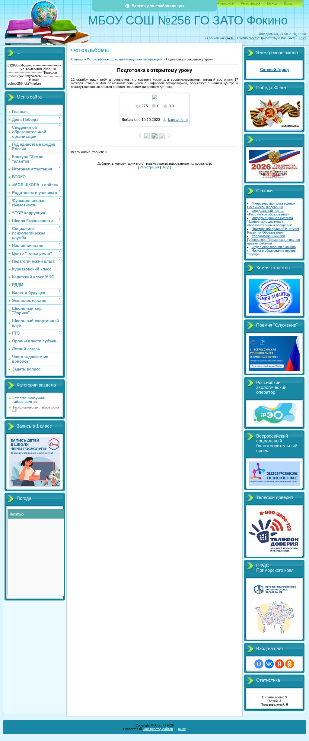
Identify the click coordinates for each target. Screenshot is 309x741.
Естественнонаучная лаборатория (28, 399)
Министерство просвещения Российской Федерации (271, 205)
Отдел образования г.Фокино (274, 247)
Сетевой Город (274, 69)
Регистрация (250, 3)
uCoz (182, 729)
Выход (272, 3)
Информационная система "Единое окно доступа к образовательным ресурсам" (270, 221)
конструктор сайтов (158, 729)
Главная (77, 59)
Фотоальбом (96, 59)
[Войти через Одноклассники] (289, 663)
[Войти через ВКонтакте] (269, 663)
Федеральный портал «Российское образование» (268, 212)
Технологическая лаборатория (35, 407)
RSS (302, 38)
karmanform (178, 120)
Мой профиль (223, 3)
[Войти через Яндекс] (279, 663)
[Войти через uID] (258, 663)
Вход (287, 3)
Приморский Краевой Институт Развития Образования (273, 230)
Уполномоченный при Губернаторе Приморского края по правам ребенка (273, 239)
